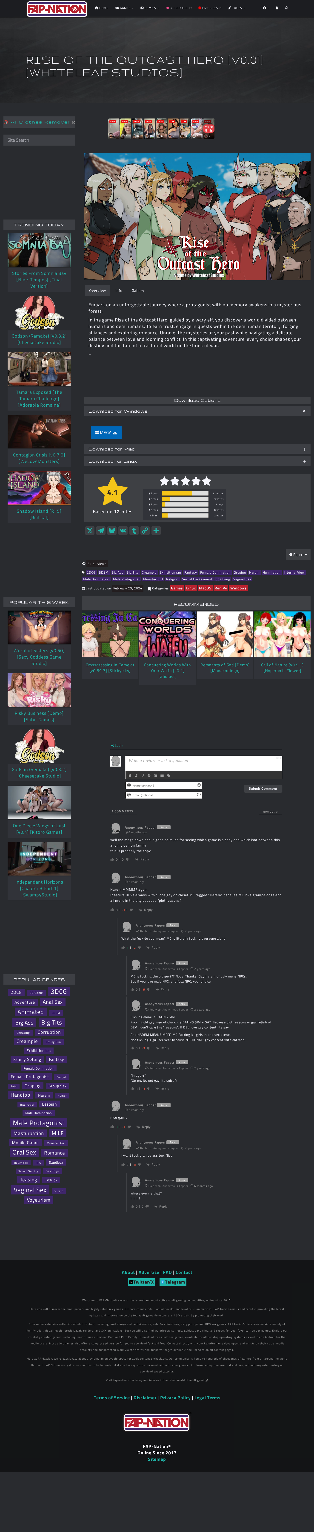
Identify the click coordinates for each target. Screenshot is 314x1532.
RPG (38, 1162)
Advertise (149, 1272)
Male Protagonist (126, 579)
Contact (184, 1272)
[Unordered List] (162, 775)
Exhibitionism (170, 572)
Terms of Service (112, 1397)
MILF (58, 1133)
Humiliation (272, 572)
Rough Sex (21, 1163)
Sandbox (56, 1162)
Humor (62, 1095)
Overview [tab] (97, 290)
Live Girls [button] (210, 8)
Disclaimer (145, 1397)
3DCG (59, 991)
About (128, 1272)
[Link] (168, 775)
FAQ (167, 1272)
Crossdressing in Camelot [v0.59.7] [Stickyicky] (110, 668)
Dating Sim (53, 1042)
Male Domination (96, 579)
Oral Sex (24, 1152)
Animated (30, 1012)
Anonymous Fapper (166, 931)
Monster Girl (153, 579)
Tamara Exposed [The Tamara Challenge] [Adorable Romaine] (39, 398)
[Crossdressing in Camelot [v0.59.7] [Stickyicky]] (110, 634)
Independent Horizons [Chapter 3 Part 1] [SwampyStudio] (39, 888)
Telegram (175, 1281)
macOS (205, 588)
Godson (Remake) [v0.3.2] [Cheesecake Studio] (39, 339)
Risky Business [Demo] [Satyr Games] (39, 716)
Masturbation (29, 1133)
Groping (240, 572)
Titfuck (51, 1180)
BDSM (103, 572)
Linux (191, 588)
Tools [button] (237, 8)
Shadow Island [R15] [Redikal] (39, 514)
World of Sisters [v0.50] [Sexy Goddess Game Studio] (39, 657)
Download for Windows (118, 411)
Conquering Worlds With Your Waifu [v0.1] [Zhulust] (167, 670)
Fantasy (190, 572)
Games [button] (125, 8)
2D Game (36, 993)
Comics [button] (150, 8)
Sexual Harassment (197, 579)
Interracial (27, 1104)
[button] (286, 9)
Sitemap (157, 1459)
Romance (54, 1152)
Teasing (28, 1179)
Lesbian (49, 1104)
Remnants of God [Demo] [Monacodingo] (225, 668)
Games (177, 588)
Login (118, 745)
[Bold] (130, 775)
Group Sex (57, 1086)
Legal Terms (207, 1397)
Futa (14, 1086)
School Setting (28, 1171)
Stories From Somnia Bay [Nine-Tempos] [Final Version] (39, 280)
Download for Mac (111, 448)
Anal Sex (53, 1001)
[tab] (197, 411)
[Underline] (143, 775)
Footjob (62, 1077)
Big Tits (133, 572)
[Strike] (149, 775)
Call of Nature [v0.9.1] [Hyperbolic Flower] (282, 668)
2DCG (91, 572)
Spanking (223, 579)
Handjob (20, 1095)
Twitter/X (143, 1281)
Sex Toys (52, 1171)
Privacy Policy (175, 1397)
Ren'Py (221, 588)
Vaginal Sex (242, 579)
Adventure (24, 1002)
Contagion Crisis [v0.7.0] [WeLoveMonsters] (39, 458)
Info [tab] (118, 290)
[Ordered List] (155, 775)
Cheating (23, 1032)
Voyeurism (39, 1199)
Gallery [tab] (138, 290)
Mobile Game (25, 1142)
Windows (238, 588)
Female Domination (215, 572)
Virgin (58, 1191)
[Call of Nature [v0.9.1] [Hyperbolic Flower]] (282, 634)
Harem (254, 572)
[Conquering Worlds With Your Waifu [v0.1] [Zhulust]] (167, 634)
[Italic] (136, 775)
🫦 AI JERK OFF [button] (177, 8)
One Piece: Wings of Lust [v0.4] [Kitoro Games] (39, 829)
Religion (172, 579)
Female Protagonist (30, 1076)
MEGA (106, 432)
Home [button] (103, 8)
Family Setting (27, 1059)
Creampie (149, 572)
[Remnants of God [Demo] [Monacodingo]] (225, 634)
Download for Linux (112, 461)
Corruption (49, 1032)
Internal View (294, 572)
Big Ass (117, 572)
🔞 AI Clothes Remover (37, 121)
